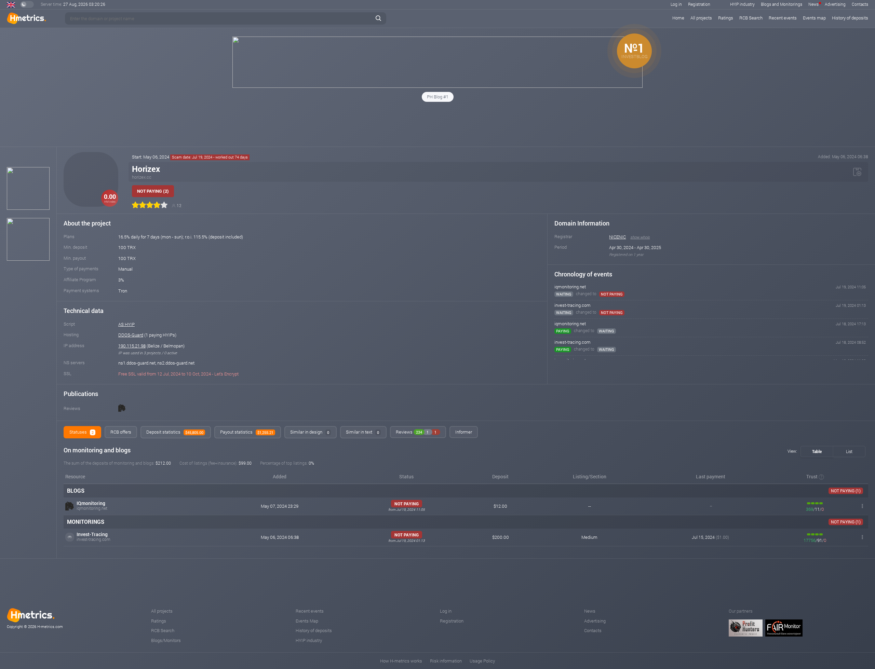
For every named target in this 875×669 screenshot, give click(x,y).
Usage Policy (482, 661)
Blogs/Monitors (166, 640)
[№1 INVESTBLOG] (437, 86)
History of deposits (850, 18)
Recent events (783, 18)
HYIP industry (742, 4)
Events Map (307, 621)
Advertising (835, 4)
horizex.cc (141, 177)
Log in (676, 4)
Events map (814, 18)
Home (678, 18)
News (813, 4)
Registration (699, 4)
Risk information (446, 661)
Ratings (725, 18)
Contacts (860, 4)
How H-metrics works (401, 661)
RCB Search (751, 18)
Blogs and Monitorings (781, 4)
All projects (701, 18)
